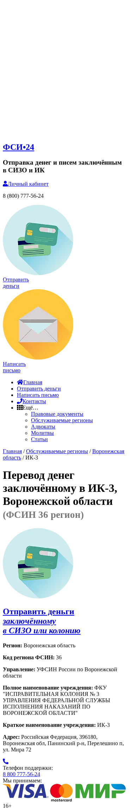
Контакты (34, 401)
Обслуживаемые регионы (62, 420)
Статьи (39, 439)
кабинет (28, 184)
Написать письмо (38, 395)
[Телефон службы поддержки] (5, 762)
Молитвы (42, 433)
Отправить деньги (39, 389)
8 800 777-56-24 (21, 774)
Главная (32, 382)
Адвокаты (43, 427)
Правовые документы (57, 414)
